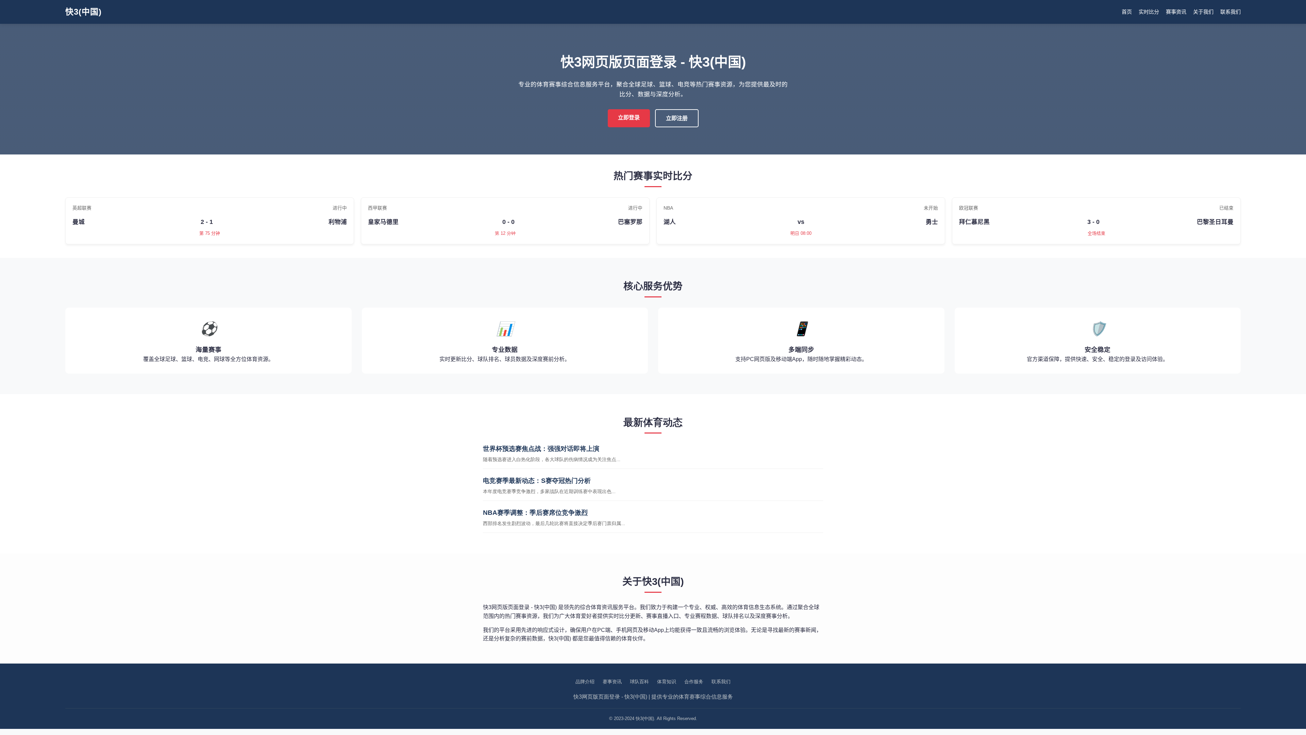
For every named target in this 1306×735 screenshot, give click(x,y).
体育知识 (666, 681)
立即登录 (629, 117)
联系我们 (1230, 12)
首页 (1127, 12)
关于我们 (1203, 12)
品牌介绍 (585, 681)
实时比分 (1149, 12)
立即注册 (677, 118)
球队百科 (639, 681)
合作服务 (693, 681)
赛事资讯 (1176, 12)
